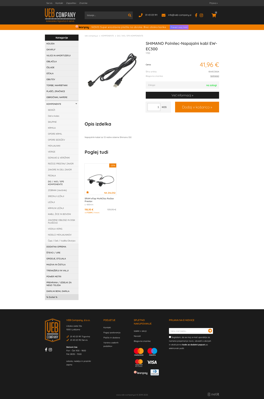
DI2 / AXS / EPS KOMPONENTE (56, 183)
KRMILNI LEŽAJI (56, 208)
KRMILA (52, 127)
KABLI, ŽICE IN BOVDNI (59, 214)
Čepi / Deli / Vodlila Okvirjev (61, 240)
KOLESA (50, 43)
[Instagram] (202, 14)
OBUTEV (50, 79)
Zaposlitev (71, 3)
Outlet (52, 297)
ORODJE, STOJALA (56, 258)
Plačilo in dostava (111, 337)
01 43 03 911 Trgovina (80, 336)
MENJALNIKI (54, 145)
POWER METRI (53, 276)
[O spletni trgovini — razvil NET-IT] (213, 394)
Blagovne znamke (142, 341)
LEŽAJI (51, 202)
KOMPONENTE (53, 104)
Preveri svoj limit (179, 27)
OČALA (49, 73)
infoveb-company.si (179, 14)
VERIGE (51, 151)
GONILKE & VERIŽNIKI (59, 157)
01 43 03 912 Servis (79, 340)
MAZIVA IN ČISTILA (56, 264)
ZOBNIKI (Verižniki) (57, 190)
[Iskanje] (130, 15)
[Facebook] (197, 14)
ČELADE (50, 67)
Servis (49, 3)
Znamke (83, 3)
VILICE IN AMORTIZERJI (58, 55)
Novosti (137, 336)
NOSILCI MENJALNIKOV (60, 234)
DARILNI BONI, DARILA (57, 291)
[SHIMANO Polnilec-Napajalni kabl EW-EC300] (112, 70)
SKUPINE (52, 122)
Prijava (213, 3)
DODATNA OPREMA (56, 246)
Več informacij (181, 95)
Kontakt (59, 3)
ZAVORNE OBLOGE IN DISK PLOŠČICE (61, 221)
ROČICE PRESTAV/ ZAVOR (60, 163)
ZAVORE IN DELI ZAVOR (60, 169)
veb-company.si (91, 36)
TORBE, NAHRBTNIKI (57, 85)
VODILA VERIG (55, 228)
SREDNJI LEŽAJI (56, 196)
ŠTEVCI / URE (53, 252)
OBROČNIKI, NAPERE (56, 97)
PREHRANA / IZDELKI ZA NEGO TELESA (59, 284)
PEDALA (52, 175)
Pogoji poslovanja (111, 332)
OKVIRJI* (51, 49)
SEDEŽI (51, 110)
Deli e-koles (53, 116)
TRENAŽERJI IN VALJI (57, 270)
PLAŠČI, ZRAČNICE (55, 91)
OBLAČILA (51, 61)
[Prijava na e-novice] (210, 331)
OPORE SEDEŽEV (56, 139)
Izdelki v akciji (140, 331)
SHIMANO (214, 76)
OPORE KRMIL (55, 133)
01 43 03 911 (151, 14)
